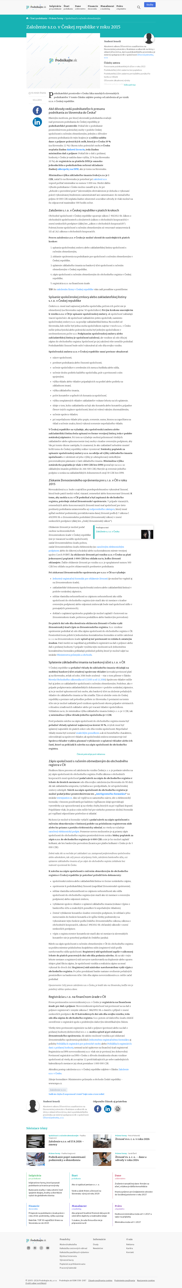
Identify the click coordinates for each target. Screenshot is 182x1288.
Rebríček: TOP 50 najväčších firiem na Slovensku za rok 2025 (46, 1221)
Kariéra (129, 1248)
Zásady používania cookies (100, 1280)
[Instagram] (41, 1248)
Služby (149, 4)
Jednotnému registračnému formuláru (109, 1039)
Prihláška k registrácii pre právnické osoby (79, 1043)
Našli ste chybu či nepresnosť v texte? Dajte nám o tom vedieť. (76, 1094)
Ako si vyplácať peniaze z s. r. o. (86, 1184)
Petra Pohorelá (134, 1136)
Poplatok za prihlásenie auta (72, 1264)
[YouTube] (48, 1248)
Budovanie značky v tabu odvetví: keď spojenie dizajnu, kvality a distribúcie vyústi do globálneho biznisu (46, 1193)
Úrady (95, 1244)
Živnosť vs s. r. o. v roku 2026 (132, 1139)
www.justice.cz (64, 798)
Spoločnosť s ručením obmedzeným (83, 18)
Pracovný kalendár (68, 1268)
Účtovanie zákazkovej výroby (117, 80)
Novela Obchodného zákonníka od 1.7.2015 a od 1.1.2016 (77, 679)
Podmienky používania (124, 1280)
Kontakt (130, 1252)
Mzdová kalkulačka (68, 1244)
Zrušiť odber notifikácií (35, 1283)
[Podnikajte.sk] (36, 7)
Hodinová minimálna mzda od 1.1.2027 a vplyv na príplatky (133, 1215)
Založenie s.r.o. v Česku (107, 531)
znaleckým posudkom (87, 733)
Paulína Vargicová (68, 1153)
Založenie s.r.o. (58, 1090)
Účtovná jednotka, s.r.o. (53, 1118)
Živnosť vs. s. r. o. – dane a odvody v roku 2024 (130, 1159)
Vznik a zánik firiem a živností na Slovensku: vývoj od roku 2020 (86, 1192)
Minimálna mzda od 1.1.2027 (128, 1222)
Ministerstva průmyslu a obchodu (74, 655)
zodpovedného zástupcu (102, 509)
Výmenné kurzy (67, 1260)
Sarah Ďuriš (132, 1153)
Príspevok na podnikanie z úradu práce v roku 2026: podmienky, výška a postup (46, 1214)
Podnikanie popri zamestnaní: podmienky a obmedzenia (67, 1159)
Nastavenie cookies (146, 1280)
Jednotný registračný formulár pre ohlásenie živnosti (80, 578)
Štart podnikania (38, 18)
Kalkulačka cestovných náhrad (73, 1248)
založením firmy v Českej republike (75, 289)
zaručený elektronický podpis (64, 831)
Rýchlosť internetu (68, 1256)
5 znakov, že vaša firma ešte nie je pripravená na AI (87, 1221)
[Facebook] (35, 1248)
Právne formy (56, 18)
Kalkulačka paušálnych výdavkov (74, 1252)
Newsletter (98, 1248)
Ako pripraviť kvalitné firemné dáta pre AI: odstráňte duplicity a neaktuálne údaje (91, 1214)
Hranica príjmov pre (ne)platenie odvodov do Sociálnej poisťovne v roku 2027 (134, 1193)
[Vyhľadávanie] (139, 7)
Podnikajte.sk (65, 1280)
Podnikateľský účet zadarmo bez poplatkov (123, 70)
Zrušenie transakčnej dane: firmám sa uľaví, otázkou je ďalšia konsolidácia (132, 1185)
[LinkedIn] (28, 1248)
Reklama (130, 1244)
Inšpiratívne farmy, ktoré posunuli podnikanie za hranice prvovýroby (44, 1184)
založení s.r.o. (100, 179)
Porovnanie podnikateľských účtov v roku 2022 (124, 66)
